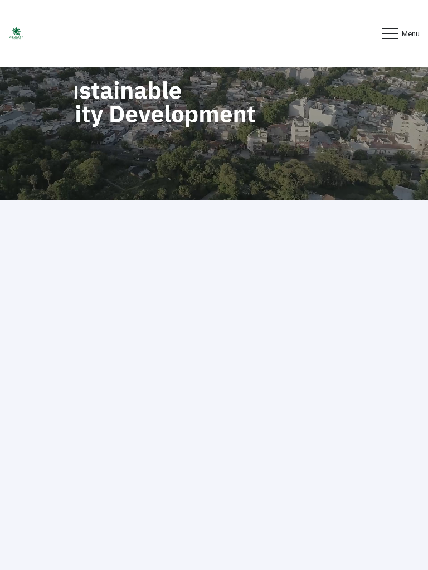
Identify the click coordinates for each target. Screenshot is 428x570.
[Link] (15, 34)
